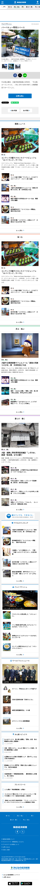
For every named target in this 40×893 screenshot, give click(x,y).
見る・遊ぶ (17, 7)
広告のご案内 (6, 849)
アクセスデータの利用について (11, 844)
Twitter (23, 832)
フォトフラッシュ (6, 24)
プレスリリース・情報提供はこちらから (13, 841)
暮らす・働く (29, 7)
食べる (10, 7)
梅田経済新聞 (20, 2)
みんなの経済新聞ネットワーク (20, 868)
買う (23, 7)
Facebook (17, 832)
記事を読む (20, 96)
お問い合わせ (6, 847)
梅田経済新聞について (8, 839)
